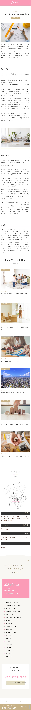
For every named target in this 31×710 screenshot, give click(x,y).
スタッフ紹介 (9, 644)
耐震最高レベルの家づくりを (13, 611)
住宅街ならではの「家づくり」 (13, 605)
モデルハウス (9, 653)
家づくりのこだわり (11, 608)
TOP (28, 560)
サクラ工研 (15, 2)
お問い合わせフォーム (23, 707)
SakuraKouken (15, 3)
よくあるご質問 (10, 650)
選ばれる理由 (9, 623)
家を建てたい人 (10, 629)
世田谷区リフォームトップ (12, 602)
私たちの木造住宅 (10, 614)
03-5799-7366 (10, 708)
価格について (9, 656)
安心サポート (9, 635)
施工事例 (8, 620)
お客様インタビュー (11, 626)
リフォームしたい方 (11, 632)
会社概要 (8, 641)
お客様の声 (8, 638)
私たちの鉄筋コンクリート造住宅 (14, 617)
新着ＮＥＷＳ (9, 647)
